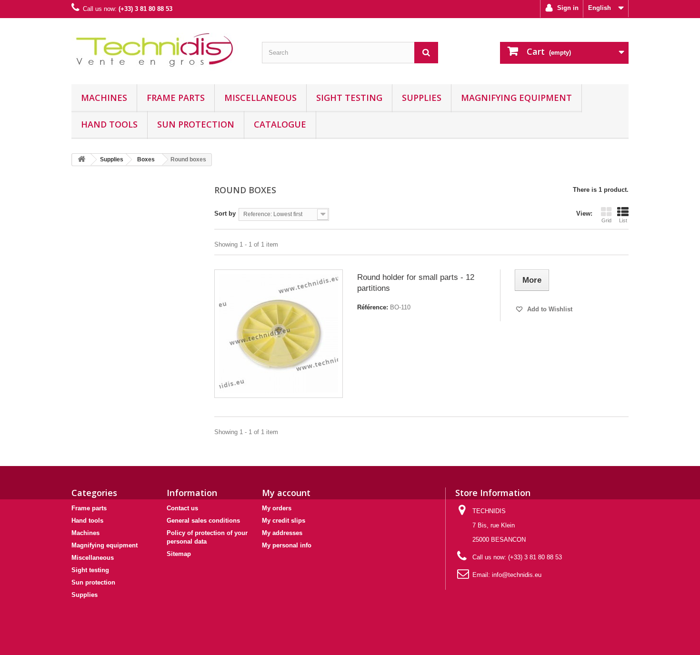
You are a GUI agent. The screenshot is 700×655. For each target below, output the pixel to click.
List (623, 220)
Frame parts (176, 97)
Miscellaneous (260, 97)
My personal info (286, 545)
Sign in (567, 7)
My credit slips (283, 520)
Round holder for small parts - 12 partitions (415, 283)
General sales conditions (203, 520)
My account (286, 492)
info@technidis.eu (516, 574)
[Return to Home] (81, 160)
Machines (104, 97)
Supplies (421, 97)
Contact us (182, 508)
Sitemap (179, 553)
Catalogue (280, 124)
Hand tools (109, 124)
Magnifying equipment (516, 97)
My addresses (282, 532)
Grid (606, 220)
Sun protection (195, 124)
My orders (276, 508)
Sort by (225, 213)
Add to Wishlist (548, 309)
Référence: (372, 307)
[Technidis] (159, 48)
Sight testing (349, 97)
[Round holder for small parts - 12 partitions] (278, 333)
